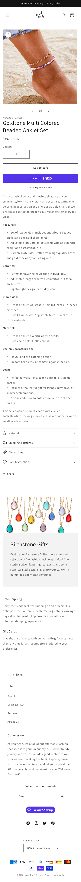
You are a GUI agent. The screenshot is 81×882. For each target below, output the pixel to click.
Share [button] (10, 473)
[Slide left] (32, 111)
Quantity (7, 146)
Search (12, 696)
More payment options (40, 187)
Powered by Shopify (54, 875)
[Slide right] (49, 111)
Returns (12, 713)
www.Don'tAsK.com (34, 875)
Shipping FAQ (16, 704)
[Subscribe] (62, 796)
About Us (13, 721)
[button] (7, 15)
